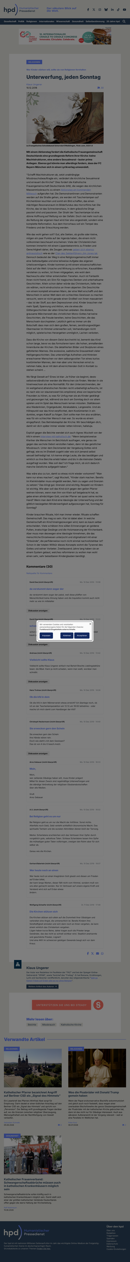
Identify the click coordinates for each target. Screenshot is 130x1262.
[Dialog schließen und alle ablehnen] (90, 623)
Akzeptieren (82, 635)
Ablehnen (67, 635)
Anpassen (46, 635)
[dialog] (65, 631)
